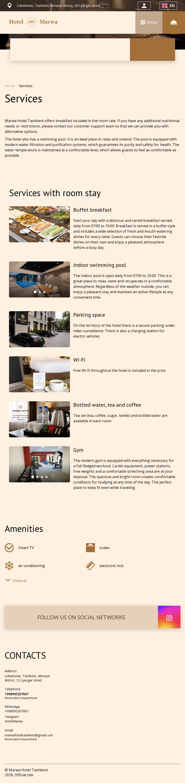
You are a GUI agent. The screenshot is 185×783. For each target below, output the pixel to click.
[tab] (35, 292)
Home (10, 85)
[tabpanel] (39, 279)
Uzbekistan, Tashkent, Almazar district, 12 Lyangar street (27, 678)
